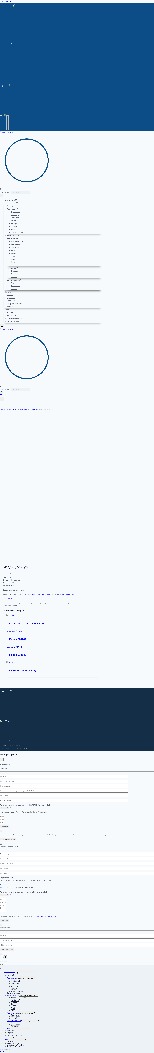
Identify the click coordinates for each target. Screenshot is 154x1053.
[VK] (3, 129)
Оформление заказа (14, 304)
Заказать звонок (13, 321)
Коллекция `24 (12, 203)
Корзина (10, 307)
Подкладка (15, 271)
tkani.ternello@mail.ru (14, 318)
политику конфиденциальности (45, 916)
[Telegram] (1, 129)
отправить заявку (27, 4)
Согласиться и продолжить (8, 839)
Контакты (10, 313)
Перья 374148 (17, 654)
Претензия (11, 298)
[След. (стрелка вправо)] (2, 964)
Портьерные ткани (28, 594)
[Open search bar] (1, 189)
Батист (13, 256)
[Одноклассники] (5, 129)
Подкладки (11, 206)
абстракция (67, 594)
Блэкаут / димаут (17, 232)
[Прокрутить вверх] (1, 957)
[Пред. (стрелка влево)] (0, 964)
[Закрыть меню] (0, 967)
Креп (12, 265)
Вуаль (13, 259)
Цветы (13, 229)
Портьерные (15, 274)
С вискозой (15, 218)
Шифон (13, 253)
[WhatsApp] (7, 129)
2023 (73, 594)
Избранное (11, 301)
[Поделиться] (4, 961)
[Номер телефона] (12, 129)
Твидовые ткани (13, 235)
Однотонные (15, 212)
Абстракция (15, 215)
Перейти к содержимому (8, 1)
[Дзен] (10, 129)
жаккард (60, 594)
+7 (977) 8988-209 (13, 316)
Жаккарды (14, 224)
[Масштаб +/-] (0, 961)
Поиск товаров (5, 193)
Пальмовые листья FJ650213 (27, 623)
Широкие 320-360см (18, 241)
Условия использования (25, 742)
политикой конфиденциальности (134, 835)
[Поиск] (1, 195)
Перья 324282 (17, 639)
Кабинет (10, 295)
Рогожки (14, 227)
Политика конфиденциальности (9, 742)
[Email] (14, 129)
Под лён (13, 250)
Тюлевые (14, 277)
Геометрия (14, 221)
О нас (6, 1040)
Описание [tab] (9, 599)
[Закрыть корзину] (2, 759)
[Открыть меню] (2, 399)
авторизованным (25, 573)
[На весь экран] (2, 961)
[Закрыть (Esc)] (6, 961)
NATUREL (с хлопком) (22, 670)
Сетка (13, 262)
